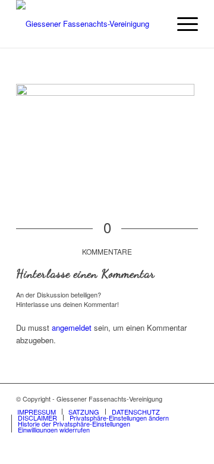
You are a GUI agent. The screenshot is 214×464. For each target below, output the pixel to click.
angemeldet (72, 327)
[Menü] (181, 24)
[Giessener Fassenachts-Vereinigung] (89, 24)
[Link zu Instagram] (189, 398)
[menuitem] (181, 24)
